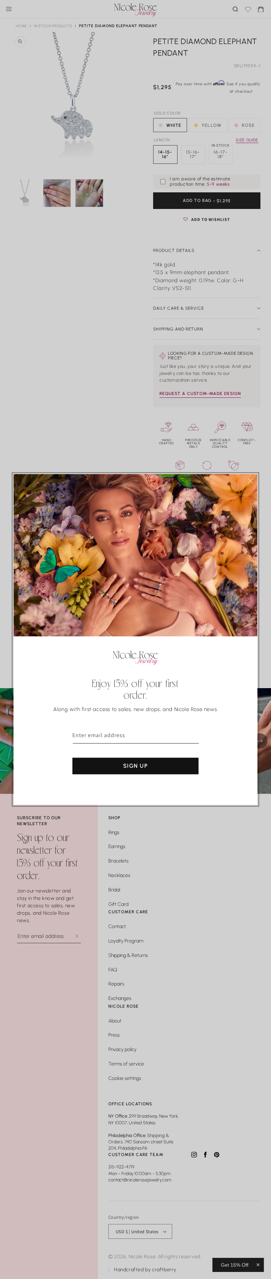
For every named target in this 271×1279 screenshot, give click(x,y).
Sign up (135, 765)
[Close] (250, 481)
